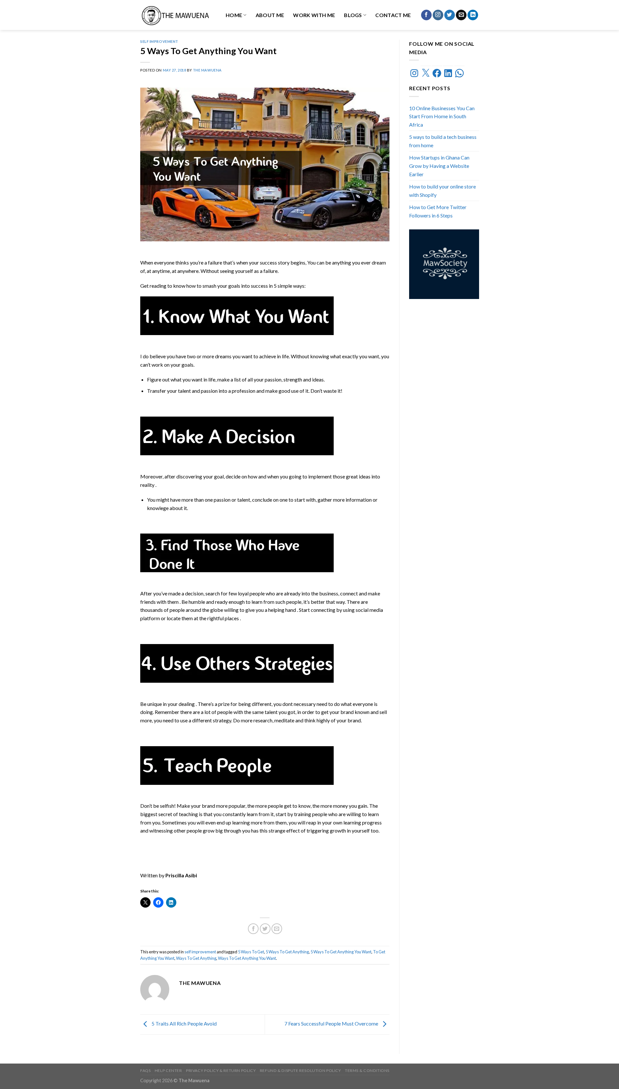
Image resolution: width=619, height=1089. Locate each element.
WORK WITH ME (314, 15)
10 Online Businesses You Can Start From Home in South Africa (442, 116)
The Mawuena (207, 70)
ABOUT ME (270, 15)
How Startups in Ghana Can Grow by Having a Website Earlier (439, 165)
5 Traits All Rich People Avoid (184, 1024)
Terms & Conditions (367, 1070)
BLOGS (353, 15)
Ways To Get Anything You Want (247, 958)
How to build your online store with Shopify (442, 190)
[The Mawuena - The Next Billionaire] (175, 15)
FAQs (145, 1070)
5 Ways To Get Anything (287, 951)
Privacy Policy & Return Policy (221, 1070)
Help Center (168, 1070)
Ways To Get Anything (196, 958)
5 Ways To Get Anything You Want (340, 951)
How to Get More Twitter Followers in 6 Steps (438, 211)
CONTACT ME (393, 15)
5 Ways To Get (251, 951)
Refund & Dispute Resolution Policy (300, 1070)
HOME (234, 15)
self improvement (159, 41)
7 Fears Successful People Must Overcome (331, 1024)
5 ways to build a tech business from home (443, 141)
